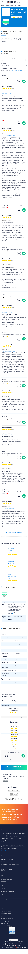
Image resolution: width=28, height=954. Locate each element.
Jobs (2, 908)
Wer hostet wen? (5, 910)
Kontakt (8, 944)
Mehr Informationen (17, 70)
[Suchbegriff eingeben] (25, 2)
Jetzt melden (5, 780)
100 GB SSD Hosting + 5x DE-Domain (8, 135)
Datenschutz (23, 944)
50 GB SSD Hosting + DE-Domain (8, 312)
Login (3, 944)
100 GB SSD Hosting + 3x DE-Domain (8, 265)
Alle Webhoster (4, 923)
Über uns (3, 916)
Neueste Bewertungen (6, 921)
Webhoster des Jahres (6, 920)
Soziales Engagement (6, 911)
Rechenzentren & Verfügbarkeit (11, 701)
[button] (16, 17)
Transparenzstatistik (14, 759)
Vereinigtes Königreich (9, 947)
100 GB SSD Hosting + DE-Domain (8, 93)
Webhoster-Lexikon (5, 925)
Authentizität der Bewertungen (14, 763)
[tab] (14, 701)
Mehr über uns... (5, 850)
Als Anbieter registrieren (7, 918)
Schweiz (18, 945)
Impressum (15, 944)
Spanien (19, 947)
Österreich (11, 945)
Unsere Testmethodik (6, 913)
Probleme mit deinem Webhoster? (9, 915)
